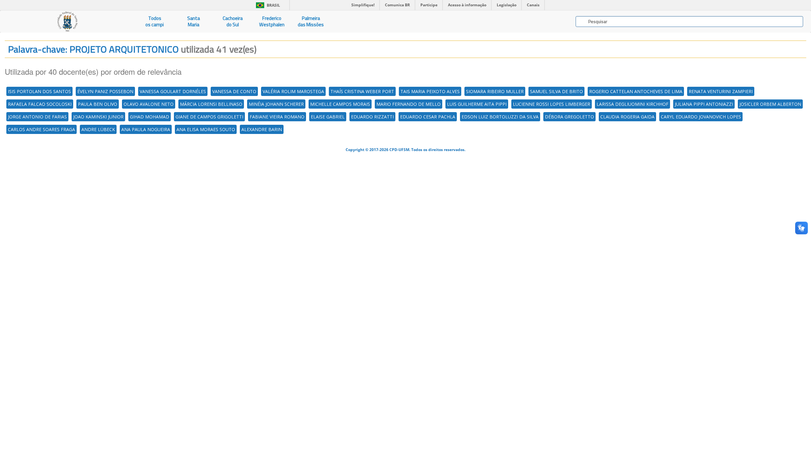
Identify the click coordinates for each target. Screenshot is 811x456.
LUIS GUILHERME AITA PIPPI (477, 104)
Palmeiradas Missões (311, 21)
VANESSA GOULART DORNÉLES (173, 91)
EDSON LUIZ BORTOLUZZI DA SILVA (500, 117)
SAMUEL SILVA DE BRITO (556, 91)
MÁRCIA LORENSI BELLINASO (211, 104)
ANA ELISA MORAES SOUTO (205, 129)
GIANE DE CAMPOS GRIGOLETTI (209, 117)
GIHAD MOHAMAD (149, 117)
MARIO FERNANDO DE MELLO (408, 104)
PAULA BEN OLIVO (97, 104)
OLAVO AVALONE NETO (149, 104)
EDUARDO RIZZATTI (372, 117)
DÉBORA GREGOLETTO (569, 117)
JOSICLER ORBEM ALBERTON (770, 104)
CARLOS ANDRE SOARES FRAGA (41, 129)
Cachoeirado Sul (233, 21)
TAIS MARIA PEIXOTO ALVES (430, 91)
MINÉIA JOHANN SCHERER (276, 104)
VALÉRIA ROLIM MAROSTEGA (293, 91)
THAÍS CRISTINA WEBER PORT (362, 91)
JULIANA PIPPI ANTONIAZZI (704, 104)
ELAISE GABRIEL (328, 117)
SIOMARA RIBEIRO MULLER (495, 91)
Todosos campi (154, 21)
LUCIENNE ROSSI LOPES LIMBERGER (551, 104)
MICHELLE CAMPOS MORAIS (340, 104)
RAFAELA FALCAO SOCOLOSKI (40, 104)
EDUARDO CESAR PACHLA (427, 117)
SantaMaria (193, 21)
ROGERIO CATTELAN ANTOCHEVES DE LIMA (635, 91)
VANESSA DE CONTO (234, 91)
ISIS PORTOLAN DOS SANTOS (39, 91)
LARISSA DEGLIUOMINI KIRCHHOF (632, 104)
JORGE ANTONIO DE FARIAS (37, 117)
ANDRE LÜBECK (98, 129)
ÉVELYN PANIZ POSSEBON (105, 91)
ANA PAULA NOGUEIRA (145, 129)
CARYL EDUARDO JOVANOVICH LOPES (701, 117)
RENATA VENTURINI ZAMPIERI (721, 91)
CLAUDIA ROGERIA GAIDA (627, 117)
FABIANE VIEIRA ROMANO (277, 117)
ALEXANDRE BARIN (261, 129)
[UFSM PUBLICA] (67, 21)
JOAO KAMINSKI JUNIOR (98, 117)
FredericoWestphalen (271, 21)
